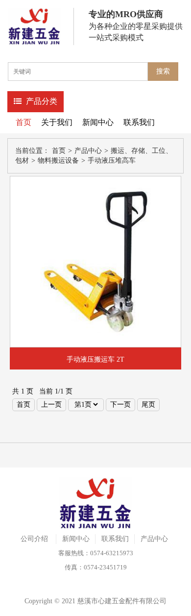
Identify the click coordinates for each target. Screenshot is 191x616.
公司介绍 (34, 538)
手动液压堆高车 (112, 160)
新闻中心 (98, 122)
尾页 (148, 404)
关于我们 (56, 122)
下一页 (120, 404)
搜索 (163, 71)
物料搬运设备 (58, 160)
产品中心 (88, 150)
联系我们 (139, 122)
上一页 (51, 404)
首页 (23, 122)
